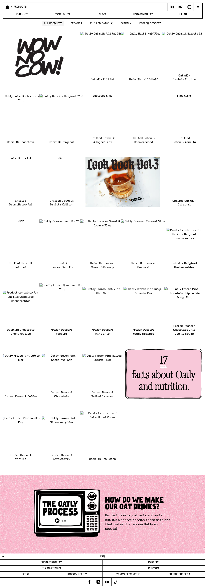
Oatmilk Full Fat (102, 79)
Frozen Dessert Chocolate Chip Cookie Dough (184, 330)
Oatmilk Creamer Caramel (143, 265)
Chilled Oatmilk (101, 23)
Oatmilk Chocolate (20, 142)
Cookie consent (179, 574)
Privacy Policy (77, 574)
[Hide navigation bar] (198, 7)
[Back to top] (3, 557)
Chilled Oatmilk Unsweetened (143, 140)
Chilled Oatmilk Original (184, 202)
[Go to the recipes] (123, 182)
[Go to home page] (7, 7)
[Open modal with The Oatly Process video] (66, 513)
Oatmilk (126, 23)
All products (53, 23)
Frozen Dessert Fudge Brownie (143, 331)
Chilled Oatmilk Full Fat (21, 265)
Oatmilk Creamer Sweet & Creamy (102, 265)
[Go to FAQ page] (172, 7)
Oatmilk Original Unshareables (184, 265)
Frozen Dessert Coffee (21, 396)
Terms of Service (128, 574)
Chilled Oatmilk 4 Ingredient (103, 140)
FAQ (102, 556)
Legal (25, 574)
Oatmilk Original (61, 142)
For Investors (51, 568)
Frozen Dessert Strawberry (61, 457)
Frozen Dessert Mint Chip (103, 331)
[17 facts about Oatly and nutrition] (163, 374)
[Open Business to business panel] (180, 7)
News (102, 14)
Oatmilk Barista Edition (184, 77)
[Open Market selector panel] (189, 7)
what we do (127, 520)
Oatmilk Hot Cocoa (102, 459)
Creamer (76, 23)
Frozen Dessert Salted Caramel (102, 394)
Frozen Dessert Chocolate (61, 394)
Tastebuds (62, 14)
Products (20, 6)
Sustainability (142, 14)
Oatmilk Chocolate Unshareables (20, 331)
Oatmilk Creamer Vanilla (61, 265)
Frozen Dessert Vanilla (61, 331)
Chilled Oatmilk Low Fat (20, 202)
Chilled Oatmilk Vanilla (184, 140)
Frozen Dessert (150, 23)
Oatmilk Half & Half (143, 79)
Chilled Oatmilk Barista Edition (61, 202)
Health (182, 14)
